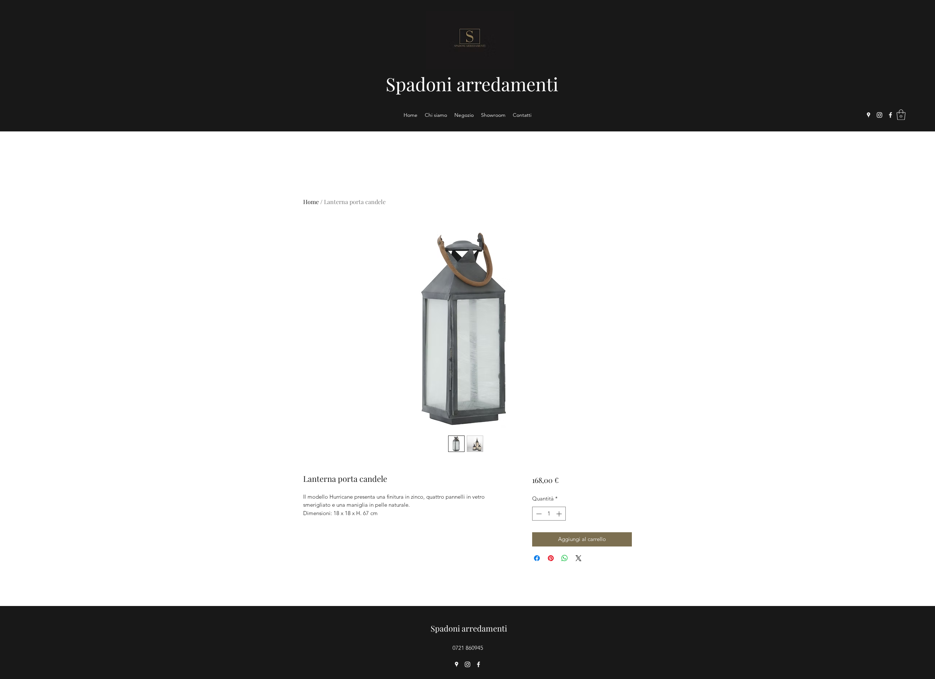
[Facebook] (890, 115)
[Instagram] (879, 115)
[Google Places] (868, 115)
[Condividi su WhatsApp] (564, 558)
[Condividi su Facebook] (537, 558)
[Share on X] (578, 558)
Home (311, 202)
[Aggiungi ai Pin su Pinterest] (550, 558)
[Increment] (560, 514)
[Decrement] (538, 514)
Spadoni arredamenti (472, 84)
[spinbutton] (549, 514)
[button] (901, 115)
